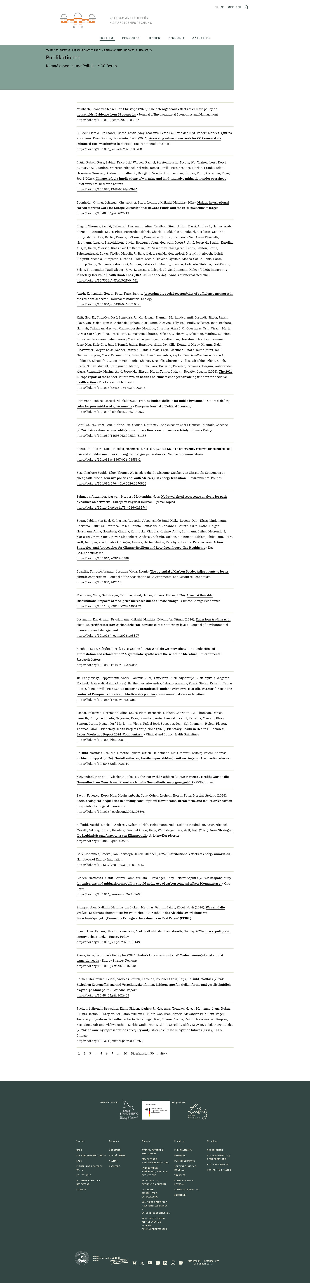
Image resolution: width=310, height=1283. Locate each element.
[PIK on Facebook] (158, 1262)
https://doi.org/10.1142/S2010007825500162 (109, 606)
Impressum (194, 1261)
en (216, 7)
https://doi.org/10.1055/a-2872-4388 (103, 558)
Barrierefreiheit (204, 1263)
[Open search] (246, 7)
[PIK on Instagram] (173, 1262)
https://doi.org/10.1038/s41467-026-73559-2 (109, 459)
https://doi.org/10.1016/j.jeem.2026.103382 (108, 120)
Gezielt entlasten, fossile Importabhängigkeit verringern (156, 758)
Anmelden (234, 7)
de (222, 7)
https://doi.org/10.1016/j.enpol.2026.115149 (108, 942)
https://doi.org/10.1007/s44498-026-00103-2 (109, 304)
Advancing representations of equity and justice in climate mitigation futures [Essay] (150, 1030)
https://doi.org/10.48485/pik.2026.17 (103, 213)
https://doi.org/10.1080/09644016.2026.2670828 (111, 483)
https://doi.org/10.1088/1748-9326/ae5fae (106, 700)
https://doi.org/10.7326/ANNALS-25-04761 (107, 280)
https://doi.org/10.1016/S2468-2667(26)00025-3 (111, 388)
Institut (65, 50)
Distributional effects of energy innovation (199, 854)
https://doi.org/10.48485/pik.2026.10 (103, 764)
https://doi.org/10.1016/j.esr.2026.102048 (106, 966)
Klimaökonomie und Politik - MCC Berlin (128, 50)
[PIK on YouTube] (150, 1262)
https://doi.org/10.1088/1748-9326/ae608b (107, 665)
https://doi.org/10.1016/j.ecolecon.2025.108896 (111, 812)
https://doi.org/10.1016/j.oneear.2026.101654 (109, 894)
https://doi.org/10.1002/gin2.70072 (101, 740)
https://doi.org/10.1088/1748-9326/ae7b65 (107, 189)
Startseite (52, 50)
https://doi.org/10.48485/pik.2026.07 (103, 841)
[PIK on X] (142, 1262)
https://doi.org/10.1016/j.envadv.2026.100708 (109, 149)
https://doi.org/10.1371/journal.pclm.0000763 (110, 1041)
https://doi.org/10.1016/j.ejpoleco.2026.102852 (110, 412)
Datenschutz (211, 1261)
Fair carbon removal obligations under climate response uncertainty (138, 430)
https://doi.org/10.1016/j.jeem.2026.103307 (108, 636)
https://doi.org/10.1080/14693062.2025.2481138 (111, 436)
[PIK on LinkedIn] (165, 1262)
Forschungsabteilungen (87, 50)
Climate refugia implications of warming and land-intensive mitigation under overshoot (160, 179)
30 (125, 1053)
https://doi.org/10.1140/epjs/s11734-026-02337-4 (112, 507)
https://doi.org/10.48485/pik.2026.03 (103, 995)
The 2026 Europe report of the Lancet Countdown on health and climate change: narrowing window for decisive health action (154, 377)
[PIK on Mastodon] (181, 1262)
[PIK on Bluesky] (135, 1262)
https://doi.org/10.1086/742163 (99, 582)
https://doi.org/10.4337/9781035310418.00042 (110, 865)
